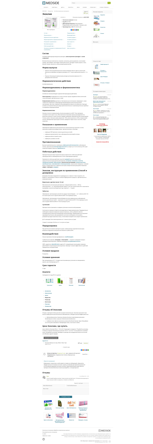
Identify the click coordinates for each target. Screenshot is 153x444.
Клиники (85, 7)
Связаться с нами (46, 435)
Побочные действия (48, 46)
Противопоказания (48, 44)
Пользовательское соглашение (49, 432)
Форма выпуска (47, 35)
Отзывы (69, 46)
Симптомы (54, 7)
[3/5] (63, 17)
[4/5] (64, 17)
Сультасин (49, 285)
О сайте (44, 433)
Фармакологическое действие (51, 37)
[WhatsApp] (78, 30)
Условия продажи (71, 37)
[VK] (43, 439)
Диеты (62, 7)
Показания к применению (50, 41)
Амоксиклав (82, 285)
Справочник (92, 7)
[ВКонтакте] (71, 30)
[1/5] (61, 17)
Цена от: (86, 12)
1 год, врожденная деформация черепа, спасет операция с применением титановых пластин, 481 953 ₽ (102, 136)
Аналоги (69, 44)
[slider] (86, 383)
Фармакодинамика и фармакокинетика (53, 39)
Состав (45, 33)
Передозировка (71, 33)
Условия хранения (71, 39)
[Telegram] (74, 30)
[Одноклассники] (73, 30)
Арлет (60, 285)
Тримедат (95, 94)
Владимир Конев (61, 353)
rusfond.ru (102, 126)
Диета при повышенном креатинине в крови (99, 102)
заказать (86, 343)
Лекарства (70, 7)
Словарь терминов (104, 7)
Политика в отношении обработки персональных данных (56, 430)
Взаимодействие (71, 35)
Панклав (71, 285)
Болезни (46, 7)
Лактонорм (96, 108)
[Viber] (76, 30)
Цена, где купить (71, 48)
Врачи (78, 7)
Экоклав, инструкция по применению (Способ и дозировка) (54, 49)
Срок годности (70, 41)
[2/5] (62, 17)
